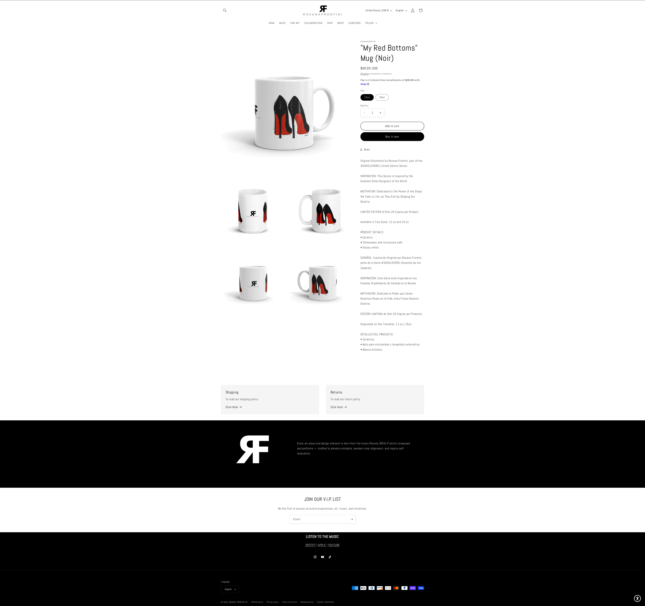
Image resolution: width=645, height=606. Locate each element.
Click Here (232, 407)
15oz (382, 97)
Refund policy (257, 602)
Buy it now (392, 136)
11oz (367, 97)
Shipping (364, 73)
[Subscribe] (352, 519)
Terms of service (289, 602)
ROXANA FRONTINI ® (238, 602)
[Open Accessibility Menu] (637, 598)
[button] (225, 10)
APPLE (322, 545)
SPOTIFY (310, 545)
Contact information (325, 602)
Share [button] (367, 149)
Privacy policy (273, 602)
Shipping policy (307, 602)
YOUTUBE (334, 545)
